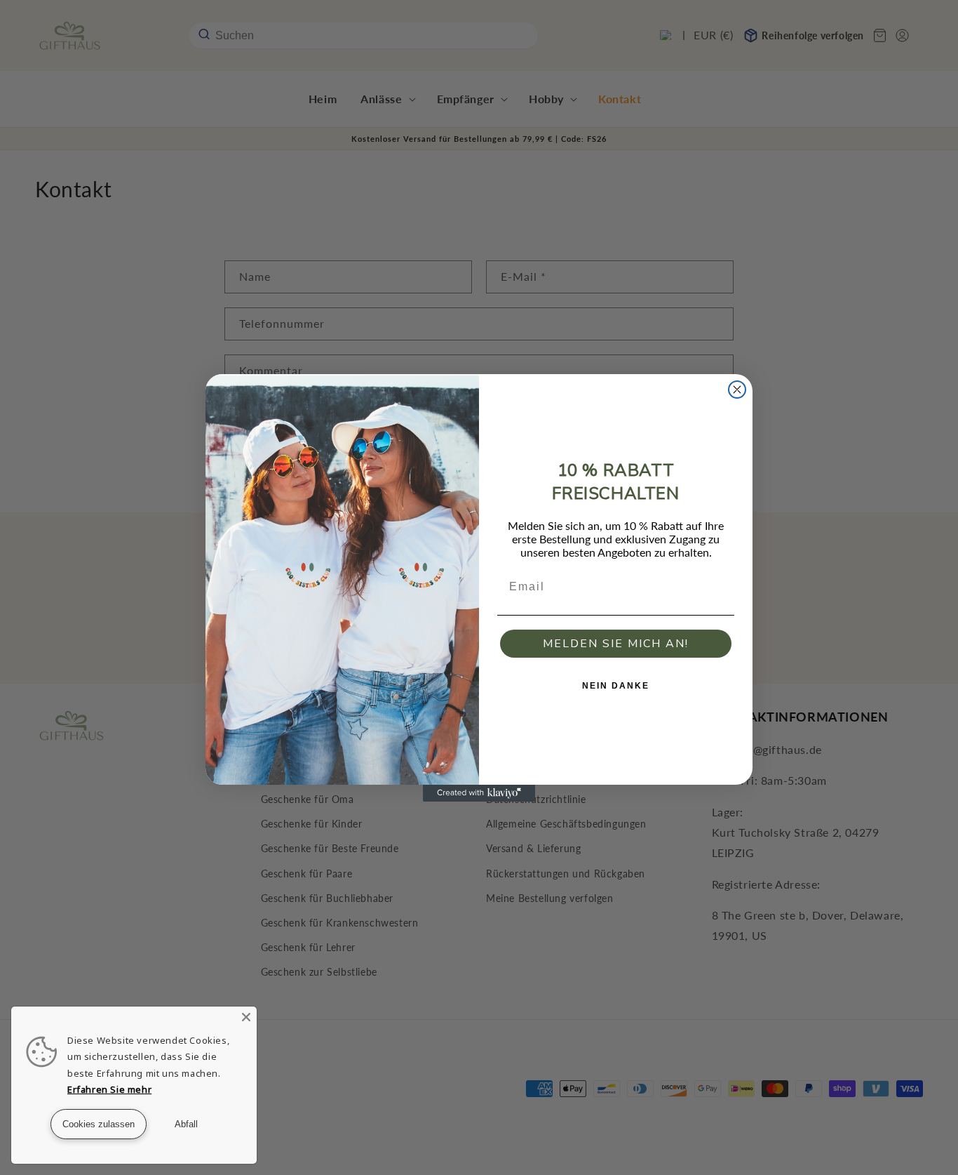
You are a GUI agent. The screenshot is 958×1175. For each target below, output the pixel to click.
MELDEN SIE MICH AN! (616, 643)
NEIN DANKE (615, 686)
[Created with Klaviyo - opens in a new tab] (479, 793)
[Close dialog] (737, 389)
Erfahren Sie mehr (109, 1089)
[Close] (246, 1017)
